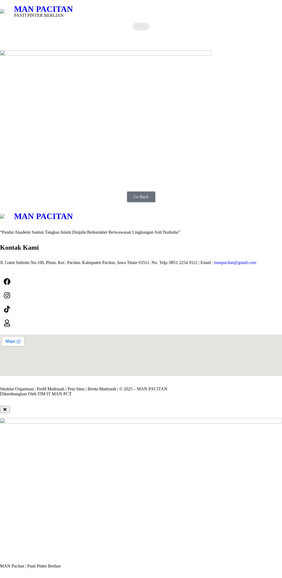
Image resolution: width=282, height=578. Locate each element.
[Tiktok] (7, 309)
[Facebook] (7, 281)
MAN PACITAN (43, 9)
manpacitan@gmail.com (235, 262)
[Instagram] (7, 295)
